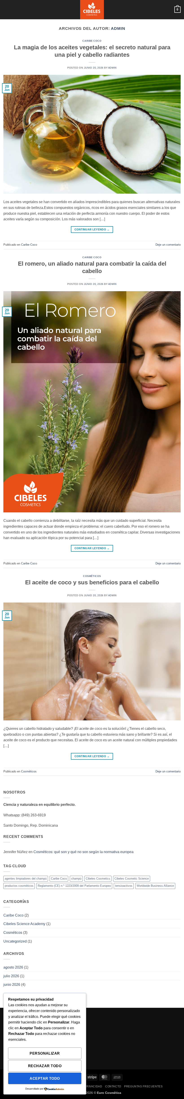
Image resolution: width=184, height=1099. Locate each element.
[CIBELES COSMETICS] (92, 9)
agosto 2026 (13, 967)
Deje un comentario (168, 244)
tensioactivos (123, 885)
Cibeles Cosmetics (98, 878)
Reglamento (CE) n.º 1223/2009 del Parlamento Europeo (74, 885)
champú (76, 878)
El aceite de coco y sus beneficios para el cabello (92, 582)
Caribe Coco (91, 40)
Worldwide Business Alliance (155, 885)
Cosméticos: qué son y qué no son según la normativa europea (83, 852)
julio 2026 (11, 976)
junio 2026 (11, 984)
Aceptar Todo (45, 1078)
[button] (6, 9)
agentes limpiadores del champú (26, 878)
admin (118, 28)
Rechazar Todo (44, 1066)
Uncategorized (15, 941)
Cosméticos (92, 576)
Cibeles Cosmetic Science (131, 878)
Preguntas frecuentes (143, 1086)
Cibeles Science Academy (24, 924)
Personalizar (45, 1053)
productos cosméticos (19, 885)
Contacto (113, 1086)
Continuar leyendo (92, 229)
